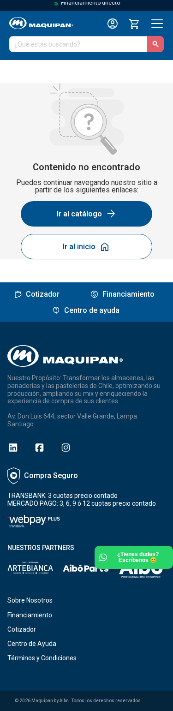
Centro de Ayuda (31, 643)
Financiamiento (29, 615)
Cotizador (21, 629)
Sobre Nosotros (30, 600)
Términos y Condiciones (42, 658)
